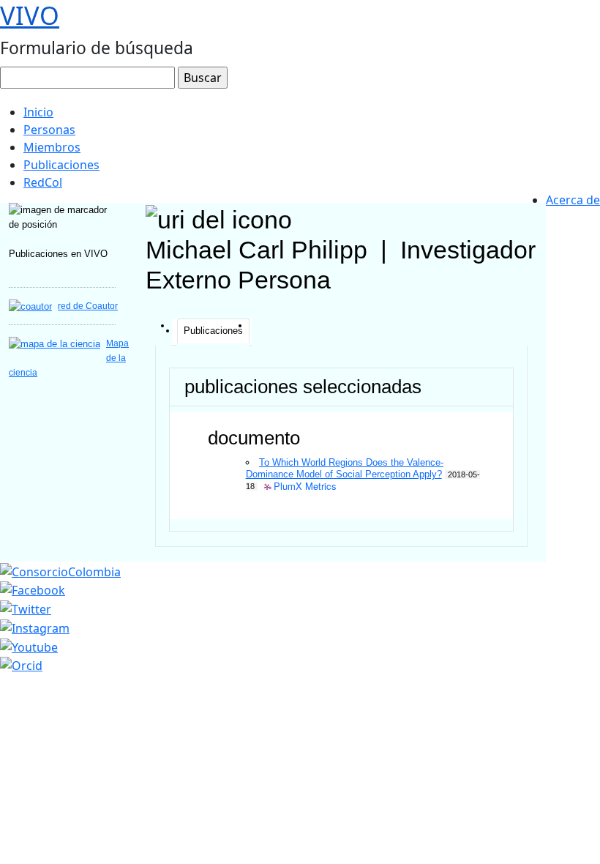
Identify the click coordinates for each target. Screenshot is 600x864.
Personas (49, 130)
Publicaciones (61, 165)
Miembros (51, 147)
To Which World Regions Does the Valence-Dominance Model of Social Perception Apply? (344, 468)
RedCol (42, 182)
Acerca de (573, 200)
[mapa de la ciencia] (54, 343)
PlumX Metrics (305, 486)
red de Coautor (88, 306)
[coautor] (30, 305)
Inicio (38, 112)
